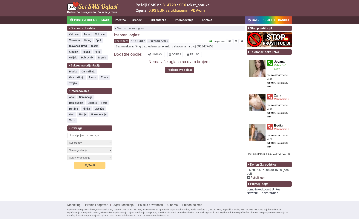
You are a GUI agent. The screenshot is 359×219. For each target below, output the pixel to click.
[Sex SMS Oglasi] (92, 13)
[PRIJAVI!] (242, 41)
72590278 (122, 41)
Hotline (73, 108)
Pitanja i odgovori (96, 205)
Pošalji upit (258, 177)
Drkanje (92, 102)
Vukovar (100, 34)
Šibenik (73, 51)
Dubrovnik (87, 57)
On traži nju (88, 71)
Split (98, 40)
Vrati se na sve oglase (131, 28)
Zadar (87, 34)
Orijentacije (159, 20)
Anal (72, 97)
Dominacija (86, 97)
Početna (120, 20)
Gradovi (137, 20)
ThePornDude (269, 193)
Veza (72, 120)
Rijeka (86, 51)
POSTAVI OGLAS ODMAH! (91, 20)
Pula (97, 51)
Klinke (86, 108)
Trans (104, 77)
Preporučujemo (192, 205)
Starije (83, 114)
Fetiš (104, 102)
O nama (172, 205)
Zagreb (102, 57)
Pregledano (218, 41)
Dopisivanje (76, 102)
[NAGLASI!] (230, 41)
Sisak (94, 45)
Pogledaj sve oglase (179, 70)
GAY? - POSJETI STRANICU (270, 20)
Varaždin (74, 40)
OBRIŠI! (176, 54)
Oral (71, 114)
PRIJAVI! (194, 54)
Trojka (73, 83)
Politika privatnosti (150, 205)
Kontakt (207, 20)
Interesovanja (184, 20)
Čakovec (74, 34)
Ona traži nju (76, 77)
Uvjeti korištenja (123, 205)
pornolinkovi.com (258, 189)
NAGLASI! (157, 54)
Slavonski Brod (78, 45)
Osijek (73, 57)
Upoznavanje (99, 114)
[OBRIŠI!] (236, 41)
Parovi (92, 77)
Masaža (99, 108)
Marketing (74, 205)
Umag (87, 40)
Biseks (73, 71)
